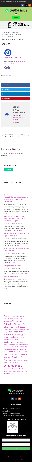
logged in (13, 153)
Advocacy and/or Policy (17, 316)
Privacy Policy (12, 459)
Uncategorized (7, 75)
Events (11, 339)
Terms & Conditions (22, 459)
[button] (16, 14)
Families (16, 340)
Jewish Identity (7, 349)
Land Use (13, 349)
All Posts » (16, 122)
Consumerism (15, 329)
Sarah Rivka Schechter (12, 58)
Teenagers (17, 360)
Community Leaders (18, 327)
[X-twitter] (26, 5)
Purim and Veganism (11, 276)
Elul (24, 334)
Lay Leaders (21, 349)
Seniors (6, 354)
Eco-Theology (17, 334)
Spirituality (14, 354)
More (5, 213)
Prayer (5, 351)
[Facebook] (22, 5)
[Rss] (29, 5)
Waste (10, 371)
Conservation (8, 329)
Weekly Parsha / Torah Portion (20, 371)
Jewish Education (21, 346)
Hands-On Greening (16, 342)
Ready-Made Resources (17, 351)
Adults (6, 316)
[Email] (5, 67)
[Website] (8, 67)
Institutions (16, 344)
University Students (11, 369)
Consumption (22, 329)
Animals (7, 318)
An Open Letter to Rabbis (12, 266)
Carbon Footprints (14, 318)
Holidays (11, 344)
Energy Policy (8, 337)
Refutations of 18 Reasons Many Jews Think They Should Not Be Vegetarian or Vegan (15, 218)
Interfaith (22, 344)
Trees (21, 360)
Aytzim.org (4, 459)
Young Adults (9, 373)
